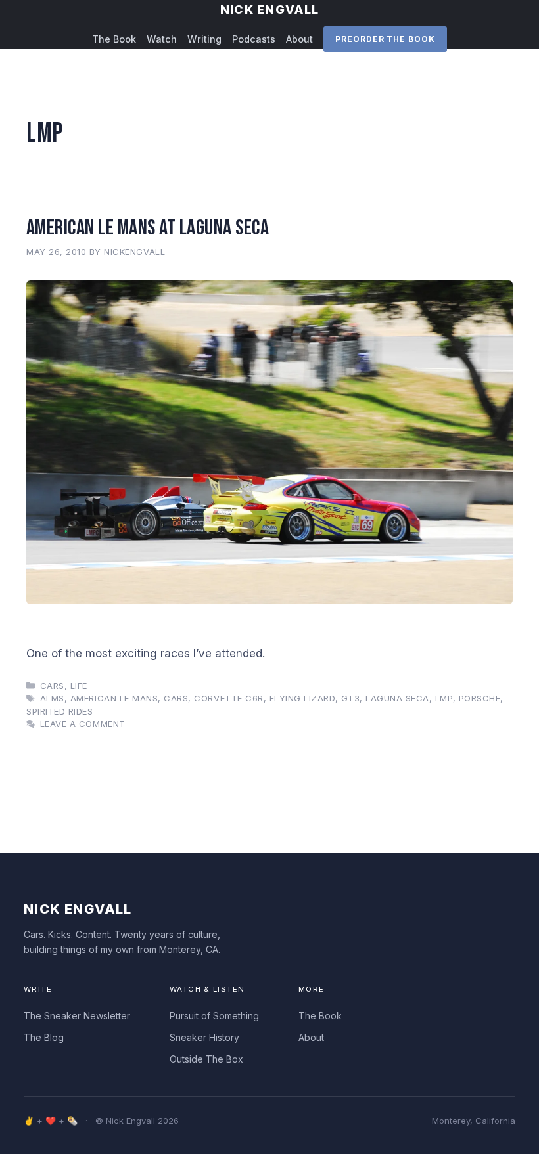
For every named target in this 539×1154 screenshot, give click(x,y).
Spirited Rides (59, 711)
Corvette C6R (228, 698)
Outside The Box (206, 1059)
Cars (52, 685)
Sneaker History (204, 1037)
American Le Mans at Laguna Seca (147, 228)
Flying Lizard (302, 698)
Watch (162, 39)
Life (78, 685)
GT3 (350, 698)
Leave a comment (83, 724)
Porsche (480, 698)
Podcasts (253, 39)
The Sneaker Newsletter (77, 1015)
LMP (444, 698)
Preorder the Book (385, 39)
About (299, 39)
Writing (204, 39)
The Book (114, 39)
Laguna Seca (397, 698)
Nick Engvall (269, 9)
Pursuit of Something (214, 1015)
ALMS (52, 698)
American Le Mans (114, 698)
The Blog (44, 1037)
